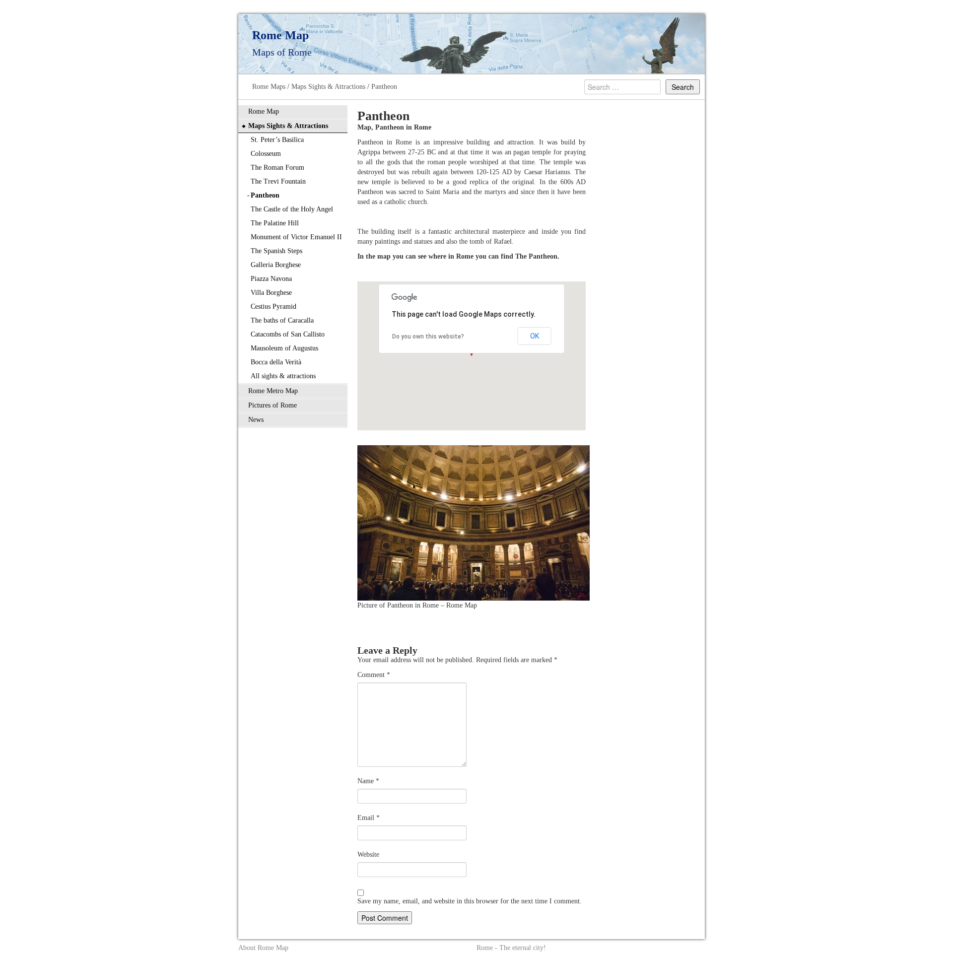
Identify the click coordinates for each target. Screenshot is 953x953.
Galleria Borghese (276, 265)
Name (368, 781)
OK (534, 336)
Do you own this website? (428, 336)
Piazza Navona (271, 278)
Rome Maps (268, 86)
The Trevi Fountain (278, 181)
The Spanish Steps (276, 251)
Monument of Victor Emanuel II (296, 237)
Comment (373, 675)
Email (368, 817)
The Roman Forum (277, 167)
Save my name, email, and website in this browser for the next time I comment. (469, 901)
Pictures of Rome (272, 405)
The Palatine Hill (275, 223)
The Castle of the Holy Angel (292, 209)
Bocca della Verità (276, 362)
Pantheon (384, 86)
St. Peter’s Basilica (277, 139)
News (256, 419)
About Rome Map (263, 948)
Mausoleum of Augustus (284, 348)
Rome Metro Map (273, 391)
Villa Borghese (271, 292)
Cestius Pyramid (273, 306)
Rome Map (263, 111)
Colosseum (266, 153)
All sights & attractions (283, 376)
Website (368, 854)
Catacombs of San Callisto (288, 334)
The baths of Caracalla (282, 320)
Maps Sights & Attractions (328, 86)
